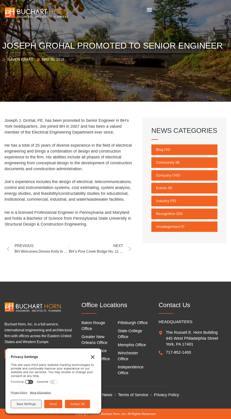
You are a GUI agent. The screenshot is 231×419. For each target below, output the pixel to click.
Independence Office (130, 370)
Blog (159, 149)
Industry (162, 201)
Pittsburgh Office (133, 322)
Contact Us (174, 304)
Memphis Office (132, 345)
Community (165, 162)
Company (163, 175)
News (107, 395)
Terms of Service (133, 395)
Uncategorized (168, 226)
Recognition (165, 214)
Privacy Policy (166, 395)
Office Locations (104, 304)
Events (161, 188)
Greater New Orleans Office (94, 339)
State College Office (130, 334)
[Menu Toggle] (149, 9)
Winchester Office (128, 356)
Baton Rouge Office (93, 325)
